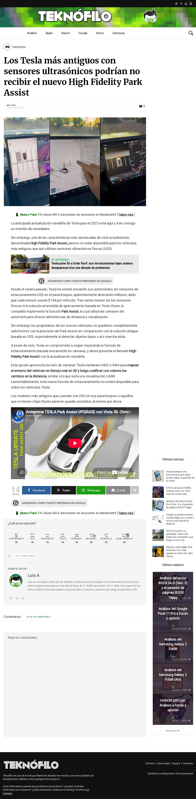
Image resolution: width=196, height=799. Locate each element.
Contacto (188, 763)
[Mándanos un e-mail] (17, 599)
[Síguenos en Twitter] (12, 599)
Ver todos (171, 730)
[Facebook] (181, 3)
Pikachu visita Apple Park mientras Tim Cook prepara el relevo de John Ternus (179, 552)
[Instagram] (190, 3)
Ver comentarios (25, 556)
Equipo (176, 763)
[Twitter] (176, 3)
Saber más (126, 214)
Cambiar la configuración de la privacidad (170, 773)
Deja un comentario (38, 617)
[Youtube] (186, 3)
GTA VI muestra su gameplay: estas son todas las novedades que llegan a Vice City (179, 535)
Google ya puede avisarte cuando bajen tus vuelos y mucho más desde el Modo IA (180, 519)
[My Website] (23, 599)
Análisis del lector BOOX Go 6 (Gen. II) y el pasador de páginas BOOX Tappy (179, 504)
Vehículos (19, 47)
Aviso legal (163, 763)
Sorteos (149, 763)
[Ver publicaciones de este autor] (16, 580)
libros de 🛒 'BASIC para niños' (89, 585)
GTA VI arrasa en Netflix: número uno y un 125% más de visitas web (179, 491)
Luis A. (13, 105)
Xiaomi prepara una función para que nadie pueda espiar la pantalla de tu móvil (180, 476)
